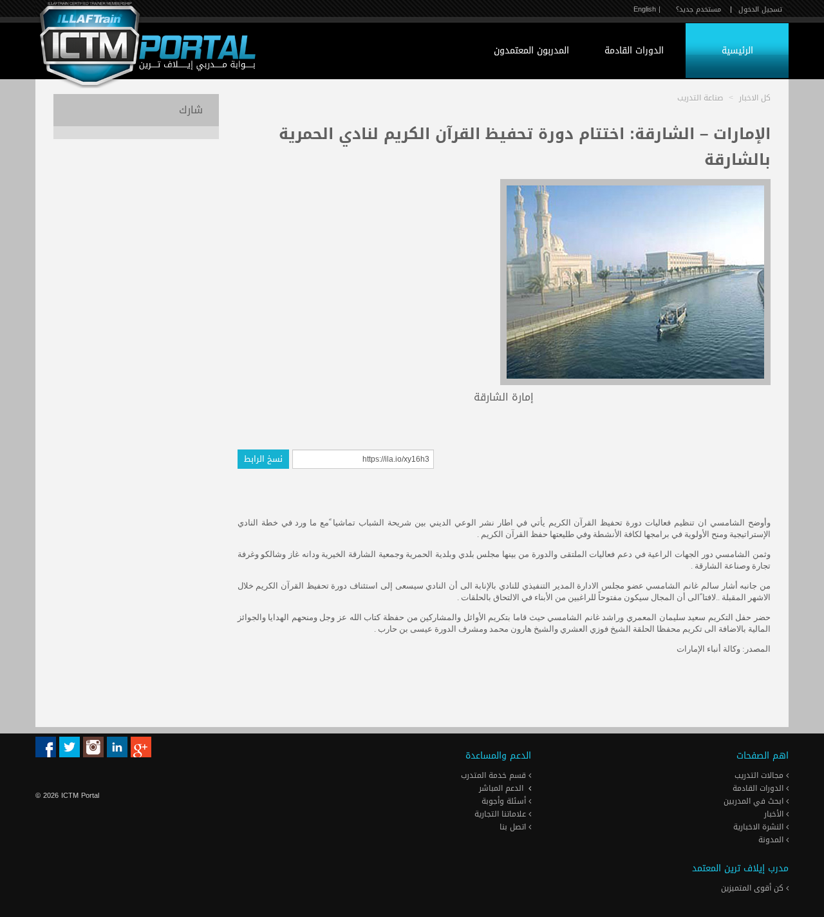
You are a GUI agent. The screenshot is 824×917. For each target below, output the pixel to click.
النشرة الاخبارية (759, 827)
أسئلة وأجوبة (505, 801)
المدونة (772, 840)
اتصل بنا (514, 827)
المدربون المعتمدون (531, 50)
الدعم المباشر (501, 788)
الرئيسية (737, 50)
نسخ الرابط (263, 459)
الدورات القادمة (634, 50)
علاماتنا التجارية (501, 814)
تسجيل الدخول (760, 9)
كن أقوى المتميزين (753, 888)
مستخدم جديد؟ (698, 9)
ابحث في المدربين (755, 801)
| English (646, 9)
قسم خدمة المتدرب (495, 775)
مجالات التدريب (760, 775)
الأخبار (775, 814)
